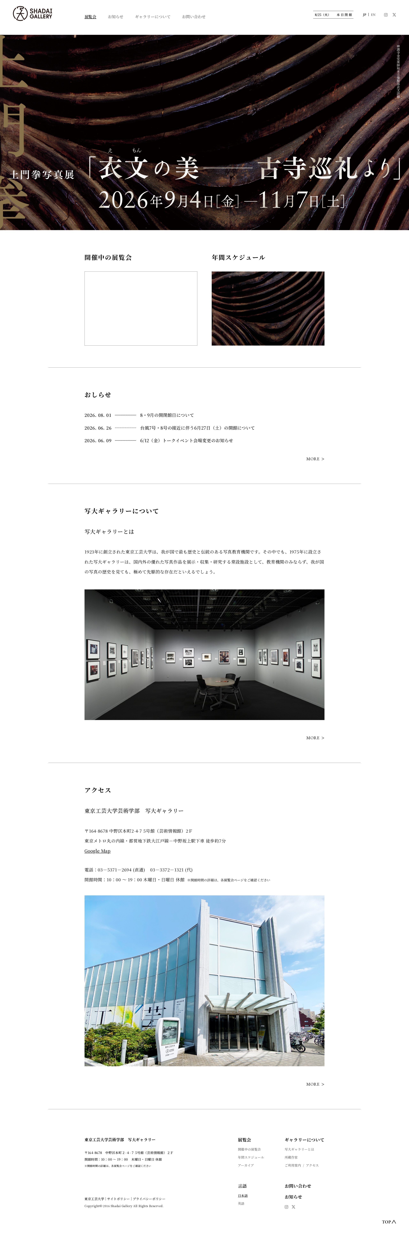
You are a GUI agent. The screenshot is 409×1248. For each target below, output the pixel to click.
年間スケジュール (251, 1157)
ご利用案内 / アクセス (302, 1165)
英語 (241, 1203)
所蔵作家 (291, 1157)
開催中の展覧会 (249, 1149)
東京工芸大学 (94, 1198)
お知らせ (115, 16)
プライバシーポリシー (149, 1198)
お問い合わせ (194, 16)
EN (373, 15)
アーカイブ (246, 1165)
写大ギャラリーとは (299, 1149)
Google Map (98, 851)
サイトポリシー (118, 1198)
